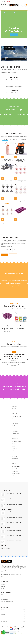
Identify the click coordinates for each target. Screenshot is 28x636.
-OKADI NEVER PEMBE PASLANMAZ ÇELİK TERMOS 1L (7, 160)
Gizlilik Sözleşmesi (4, 599)
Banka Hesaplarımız (5, 603)
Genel (14, 351)
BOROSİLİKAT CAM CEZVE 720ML (14, 504)
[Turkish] (9, 1)
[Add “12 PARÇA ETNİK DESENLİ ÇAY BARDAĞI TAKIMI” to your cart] (2, 198)
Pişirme (2, 616)
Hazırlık (2, 612)
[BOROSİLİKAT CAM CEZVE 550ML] (3, 500)
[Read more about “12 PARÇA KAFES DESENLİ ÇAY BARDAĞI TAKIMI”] (15, 198)
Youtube (2, 588)
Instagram (3, 584)
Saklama (2, 619)
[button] (14, 53)
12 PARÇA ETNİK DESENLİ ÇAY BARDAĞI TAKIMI (7, 201)
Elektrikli (2, 609)
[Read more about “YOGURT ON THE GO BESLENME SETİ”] (21, 326)
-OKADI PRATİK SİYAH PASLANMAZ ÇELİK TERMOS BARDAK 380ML (20, 160)
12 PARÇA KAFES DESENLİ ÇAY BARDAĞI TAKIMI (20, 201)
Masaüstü (3, 614)
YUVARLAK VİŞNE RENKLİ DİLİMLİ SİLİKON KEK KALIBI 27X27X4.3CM (7, 330)
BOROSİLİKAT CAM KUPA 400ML (14, 493)
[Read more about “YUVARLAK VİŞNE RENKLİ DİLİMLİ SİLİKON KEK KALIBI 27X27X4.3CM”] (7, 326)
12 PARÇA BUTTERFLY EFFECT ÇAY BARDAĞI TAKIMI (20, 181)
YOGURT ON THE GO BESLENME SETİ (20, 329)
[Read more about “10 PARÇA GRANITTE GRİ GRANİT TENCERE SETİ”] (2, 178)
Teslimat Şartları (4, 594)
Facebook (3, 586)
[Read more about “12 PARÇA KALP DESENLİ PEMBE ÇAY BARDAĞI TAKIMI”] (2, 219)
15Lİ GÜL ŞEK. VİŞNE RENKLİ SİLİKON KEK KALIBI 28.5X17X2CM (20, 223)
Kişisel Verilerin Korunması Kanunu (8, 601)
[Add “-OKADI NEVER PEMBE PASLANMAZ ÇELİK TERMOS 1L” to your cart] (2, 157)
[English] (7, 1)
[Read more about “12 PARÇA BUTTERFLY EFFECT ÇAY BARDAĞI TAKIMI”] (15, 178)
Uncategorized (4, 621)
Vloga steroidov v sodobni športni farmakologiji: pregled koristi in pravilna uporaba (14, 356)
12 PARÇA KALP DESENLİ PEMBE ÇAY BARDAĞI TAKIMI (7, 223)
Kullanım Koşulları (4, 597)
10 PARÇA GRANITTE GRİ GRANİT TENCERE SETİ (7, 181)
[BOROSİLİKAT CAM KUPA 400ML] (3, 494)
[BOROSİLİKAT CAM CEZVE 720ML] (3, 505)
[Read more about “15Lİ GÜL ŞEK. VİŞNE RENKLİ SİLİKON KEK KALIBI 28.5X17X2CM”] (15, 219)
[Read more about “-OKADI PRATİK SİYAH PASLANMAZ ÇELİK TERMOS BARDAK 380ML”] (15, 157)
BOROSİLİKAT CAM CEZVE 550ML (14, 499)
